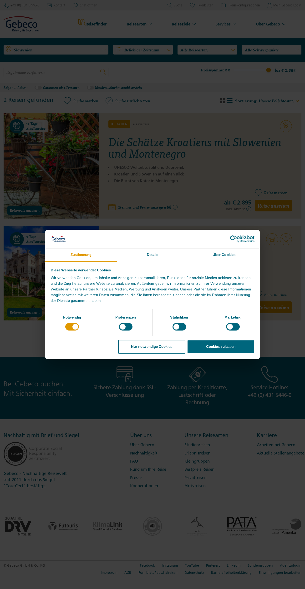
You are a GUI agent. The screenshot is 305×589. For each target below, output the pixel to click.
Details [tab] (152, 255)
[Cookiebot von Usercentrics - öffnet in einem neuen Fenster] (233, 239)
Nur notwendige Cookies (151, 346)
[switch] (125, 327)
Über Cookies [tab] (224, 255)
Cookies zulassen (220, 346)
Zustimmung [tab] (81, 255)
